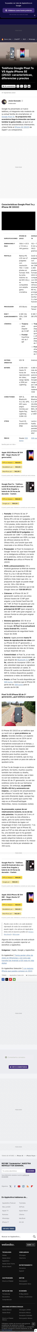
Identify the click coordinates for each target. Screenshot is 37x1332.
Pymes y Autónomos (25, 1297)
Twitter (21, 86)
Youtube (19, 1186)
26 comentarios (9, 86)
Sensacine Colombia (25, 1315)
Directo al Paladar (7, 1281)
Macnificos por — (11, 471)
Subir (29, 1245)
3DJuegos (22, 1255)
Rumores (5, 1214)
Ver (19, 1067)
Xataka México (7, 1310)
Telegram (16, 934)
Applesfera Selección (17, 975)
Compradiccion (7, 1299)
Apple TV (5, 1210)
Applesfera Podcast (9, 1203)
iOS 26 (21, 1222)
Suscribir (30, 1171)
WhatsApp (5, 1218)
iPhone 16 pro (31, 1155)
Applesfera (5, 1261)
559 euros (19, 685)
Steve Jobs (7, 39)
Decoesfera (6, 1297)
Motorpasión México (25, 1318)
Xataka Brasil (6, 1312)
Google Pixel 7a (8, 117)
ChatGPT (17, 39)
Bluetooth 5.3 (23, 660)
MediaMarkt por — (11, 467)
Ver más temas (8, 1228)
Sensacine (22, 1268)
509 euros (8, 682)
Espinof (21, 1271)
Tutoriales (22, 1203)
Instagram (23, 1186)
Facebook (17, 86)
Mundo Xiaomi (6, 1266)
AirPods (21, 1207)
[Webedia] (8, 1245)
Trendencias (6, 1294)
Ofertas (21, 1214)
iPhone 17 (5, 1222)
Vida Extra (22, 1258)
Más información (7, 1330)
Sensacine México (25, 1312)
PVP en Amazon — (11, 462)
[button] (15, 101)
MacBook (22, 1218)
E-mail (29, 86)
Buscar (34, 1236)
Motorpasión (23, 1281)
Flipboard (25, 86)
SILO (24, 39)
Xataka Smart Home (8, 1263)
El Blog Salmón (23, 1294)
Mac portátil (6, 1207)
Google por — (10, 503)
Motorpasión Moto (25, 1284)
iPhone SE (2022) (22, 127)
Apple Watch (23, 1210)
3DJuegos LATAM (25, 1310)
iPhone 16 (20, 1155)
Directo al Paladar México (7, 1319)
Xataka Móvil (6, 1258)
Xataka (4, 1255)
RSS (27, 1186)
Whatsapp (32, 39)
